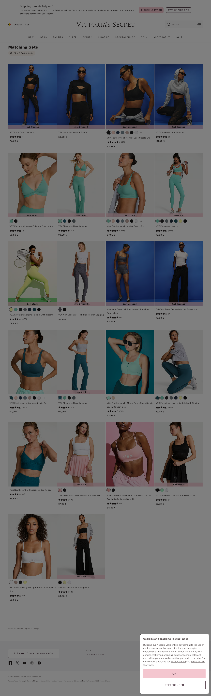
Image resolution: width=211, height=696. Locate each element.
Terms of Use (198, 661)
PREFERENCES (174, 685)
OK (174, 673)
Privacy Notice (178, 661)
